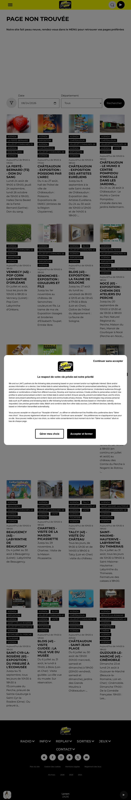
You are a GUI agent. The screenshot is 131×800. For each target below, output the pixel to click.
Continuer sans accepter (108, 361)
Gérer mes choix (49, 434)
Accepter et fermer (81, 434)
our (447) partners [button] (24, 383)
